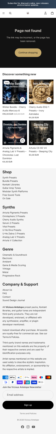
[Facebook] (22, 427)
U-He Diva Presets (11, 230)
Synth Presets (9, 177)
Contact (6, 296)
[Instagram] (28, 427)
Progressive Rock (11, 275)
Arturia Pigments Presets (15, 212)
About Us (7, 290)
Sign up (28, 405)
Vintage (6, 268)
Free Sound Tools (11, 195)
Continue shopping (28, 52)
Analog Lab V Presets (13, 237)
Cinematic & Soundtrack (14, 254)
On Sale (6, 198)
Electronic (7, 258)
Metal (5, 272)
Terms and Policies (28, 413)
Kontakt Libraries (11, 184)
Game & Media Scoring (14, 265)
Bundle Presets (10, 181)
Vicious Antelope (31, 420)
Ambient (6, 261)
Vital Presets (8, 226)
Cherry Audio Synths (12, 219)
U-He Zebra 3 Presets (13, 233)
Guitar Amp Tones (11, 188)
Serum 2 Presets (10, 223)
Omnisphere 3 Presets (13, 216)
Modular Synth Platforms (15, 191)
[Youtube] (33, 427)
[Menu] (3, 13)
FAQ (4, 293)
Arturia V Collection (12, 240)
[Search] (10, 13)
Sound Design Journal (13, 300)
